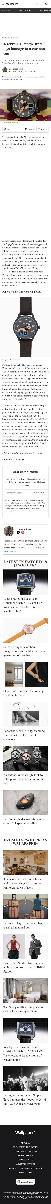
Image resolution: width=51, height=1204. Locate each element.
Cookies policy (25, 1159)
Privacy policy (25, 1155)
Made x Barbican (24, 10)
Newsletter (44, 129)
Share (8, 129)
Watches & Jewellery (10, 38)
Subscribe (37, 4)
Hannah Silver (17, 68)
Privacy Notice (36, 503)
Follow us (31, 129)
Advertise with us (25, 1164)
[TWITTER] (19, 532)
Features (33, 71)
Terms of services (34, 500)
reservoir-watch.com (12, 459)
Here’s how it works (17, 79)
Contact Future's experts (25, 1147)
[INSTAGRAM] (23, 532)
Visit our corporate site (30, 1194)
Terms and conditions (25, 1151)
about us (25, 1143)
